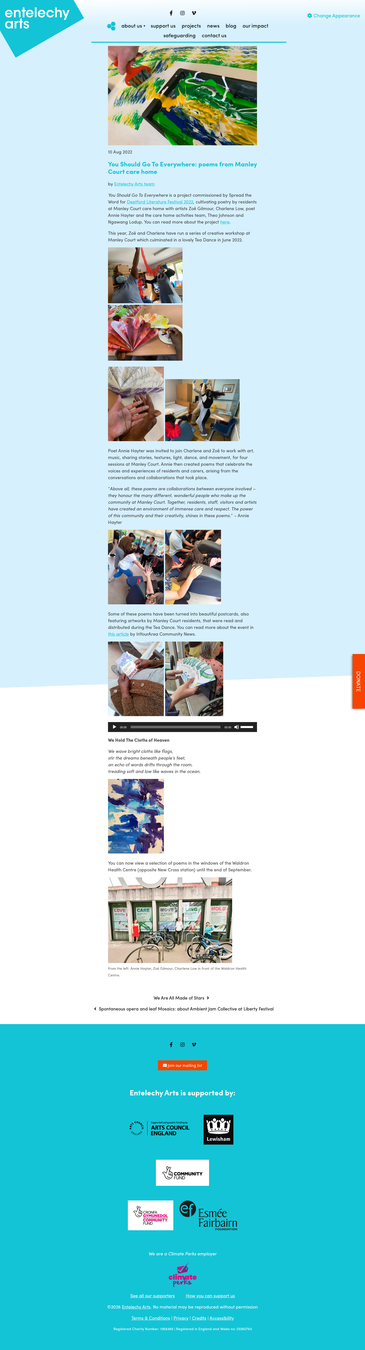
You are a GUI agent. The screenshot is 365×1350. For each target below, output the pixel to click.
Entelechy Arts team (134, 184)
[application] (182, 727)
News (213, 25)
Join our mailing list (184, 1065)
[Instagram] (182, 13)
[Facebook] (171, 13)
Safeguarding (179, 35)
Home (111, 26)
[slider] (248, 726)
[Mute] (236, 727)
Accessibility (222, 1318)
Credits (199, 1318)
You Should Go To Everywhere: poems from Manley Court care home (182, 167)
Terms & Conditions (150, 1318)
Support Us (163, 25)
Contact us (214, 35)
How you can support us (210, 1295)
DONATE (359, 681)
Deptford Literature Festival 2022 (160, 201)
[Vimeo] (194, 13)
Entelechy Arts (136, 1307)
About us (131, 25)
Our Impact (255, 25)
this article (118, 634)
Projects (191, 25)
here (224, 222)
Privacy (181, 1318)
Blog (231, 25)
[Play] (114, 727)
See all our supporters (152, 1295)
